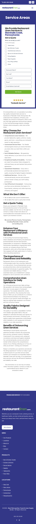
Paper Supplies (12, 59)
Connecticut (7, 493)
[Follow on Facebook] (30, 2)
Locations (6, 440)
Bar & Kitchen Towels (13, 48)
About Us (6, 443)
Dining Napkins (12, 56)
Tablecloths (6, 471)
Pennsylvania (7, 490)
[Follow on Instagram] (33, 2)
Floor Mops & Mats (13, 61)
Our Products (7, 438)
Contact (5, 449)
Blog (4, 446)
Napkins (5, 468)
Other (9, 64)
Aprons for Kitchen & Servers (15, 53)
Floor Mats (6, 473)
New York (6, 484)
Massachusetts (7, 495)
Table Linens (11, 45)
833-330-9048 (18, 516)
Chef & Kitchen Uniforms (14, 51)
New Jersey (6, 487)
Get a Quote (7, 427)
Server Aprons (7, 465)
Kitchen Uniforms (8, 462)
